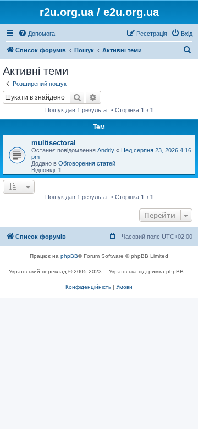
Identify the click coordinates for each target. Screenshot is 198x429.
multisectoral (53, 143)
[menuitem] (36, 33)
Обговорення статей (87, 163)
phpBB (69, 256)
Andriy (105, 150)
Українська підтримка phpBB (146, 271)
